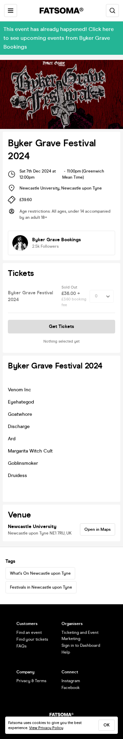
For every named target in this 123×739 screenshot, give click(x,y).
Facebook (71, 687)
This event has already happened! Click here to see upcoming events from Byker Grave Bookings (58, 38)
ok (107, 725)
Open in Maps (97, 529)
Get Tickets (61, 326)
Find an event (29, 632)
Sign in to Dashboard (81, 645)
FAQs (21, 646)
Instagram (71, 680)
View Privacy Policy (46, 728)
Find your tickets (32, 639)
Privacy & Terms (31, 680)
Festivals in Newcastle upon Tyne (41, 587)
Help (66, 652)
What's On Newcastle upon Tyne (40, 573)
